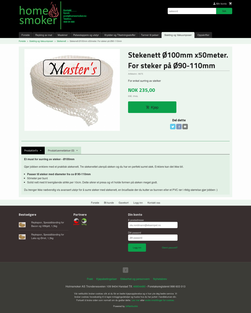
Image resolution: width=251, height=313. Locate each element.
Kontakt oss (154, 202)
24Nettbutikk (132, 306)
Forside (26, 35)
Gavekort (124, 202)
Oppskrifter (203, 35)
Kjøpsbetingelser (106, 279)
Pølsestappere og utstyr (86, 35)
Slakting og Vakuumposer (178, 35)
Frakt (90, 279)
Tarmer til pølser (150, 35)
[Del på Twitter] (173, 126)
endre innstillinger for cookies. (160, 300)
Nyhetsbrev (160, 279)
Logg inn (138, 202)
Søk (224, 11)
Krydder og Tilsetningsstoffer (119, 35)
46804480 (139, 286)
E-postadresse (136, 220)
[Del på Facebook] (179, 126)
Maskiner (63, 35)
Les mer (136, 300)
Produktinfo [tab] (31, 150)
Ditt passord (134, 232)
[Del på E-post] (185, 126)
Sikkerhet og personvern (135, 279)
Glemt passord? (170, 247)
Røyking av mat (43, 35)
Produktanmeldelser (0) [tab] (61, 150)
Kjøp (154, 107)
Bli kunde (109, 202)
